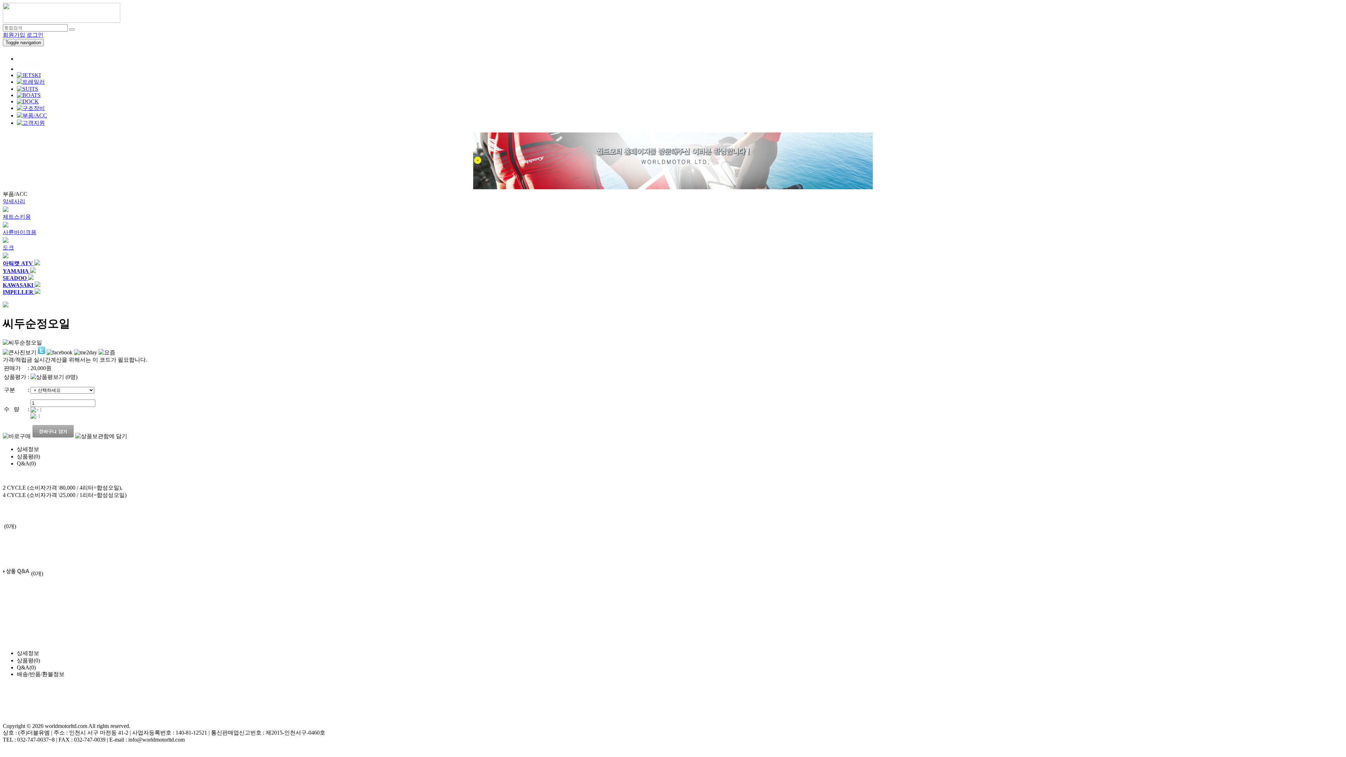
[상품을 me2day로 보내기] (85, 352)
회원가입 (14, 35)
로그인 (35, 35)
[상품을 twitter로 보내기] (41, 350)
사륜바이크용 (19, 232)
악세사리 (14, 201)
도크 (8, 248)
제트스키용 (17, 217)
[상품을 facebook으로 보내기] (60, 352)
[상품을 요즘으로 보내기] (106, 352)
